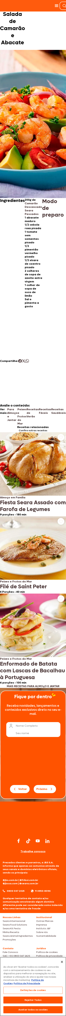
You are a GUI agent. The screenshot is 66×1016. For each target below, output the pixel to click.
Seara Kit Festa (11, 928)
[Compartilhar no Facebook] (20, 361)
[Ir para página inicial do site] (33, 831)
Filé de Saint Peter (23, 586)
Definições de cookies (33, 990)
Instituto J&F (43, 928)
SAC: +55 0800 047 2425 (16, 955)
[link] (33, 474)
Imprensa (41, 924)
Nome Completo (27, 726)
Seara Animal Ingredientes (18, 936)
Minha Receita (11, 932)
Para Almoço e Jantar (12, 415)
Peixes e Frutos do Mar (22, 416)
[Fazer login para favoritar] (61, 437)
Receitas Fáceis (45, 411)
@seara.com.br (28, 883)
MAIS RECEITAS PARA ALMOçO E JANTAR (33, 686)
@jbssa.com (10, 883)
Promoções (9, 939)
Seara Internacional (14, 921)
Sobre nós (42, 932)
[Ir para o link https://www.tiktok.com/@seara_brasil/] (28, 841)
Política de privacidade (49, 955)
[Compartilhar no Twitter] (23, 361)
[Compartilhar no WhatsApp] (27, 361)
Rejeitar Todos (33, 1000)
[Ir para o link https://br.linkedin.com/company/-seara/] (47, 841)
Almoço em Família (12, 497)
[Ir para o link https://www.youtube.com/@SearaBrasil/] (38, 840)
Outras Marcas (44, 921)
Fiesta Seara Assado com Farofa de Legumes (33, 506)
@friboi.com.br (29, 880)
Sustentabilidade (46, 936)
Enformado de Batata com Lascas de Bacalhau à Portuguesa (32, 670)
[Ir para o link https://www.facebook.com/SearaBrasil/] (18, 841)
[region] (33, 986)
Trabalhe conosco (33, 851)
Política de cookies (47, 952)
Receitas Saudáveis (58, 411)
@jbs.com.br (10, 880)
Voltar (22, 789)
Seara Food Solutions (15, 924)
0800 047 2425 (16, 891)
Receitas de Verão (33, 413)
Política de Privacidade (27, 983)
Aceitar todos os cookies (33, 1009)
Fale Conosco (10, 952)
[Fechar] (62, 962)
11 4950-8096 (43, 891)
